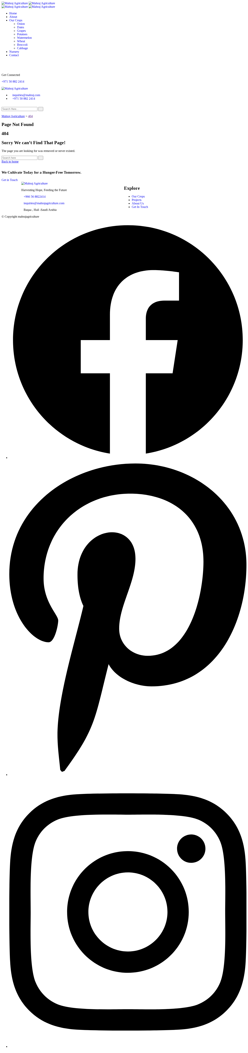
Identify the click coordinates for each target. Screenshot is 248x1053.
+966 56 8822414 (35, 196)
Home (13, 13)
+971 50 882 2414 (13, 81)
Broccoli (22, 44)
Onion (21, 23)
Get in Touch (10, 180)
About (13, 16)
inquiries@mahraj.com (26, 95)
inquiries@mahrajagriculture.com (44, 203)
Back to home (10, 161)
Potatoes (22, 34)
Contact (14, 55)
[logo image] (15, 88)
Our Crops (15, 20)
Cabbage (22, 48)
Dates (20, 27)
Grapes (21, 30)
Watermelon (24, 37)
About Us (138, 203)
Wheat (21, 41)
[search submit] (40, 109)
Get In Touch (140, 207)
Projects (136, 200)
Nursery (14, 51)
